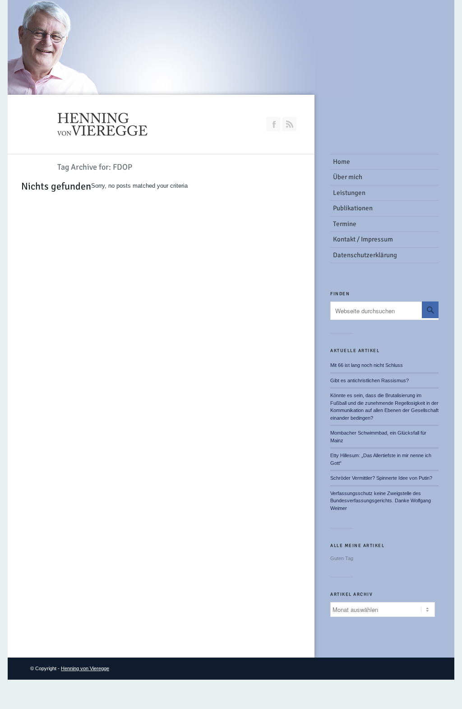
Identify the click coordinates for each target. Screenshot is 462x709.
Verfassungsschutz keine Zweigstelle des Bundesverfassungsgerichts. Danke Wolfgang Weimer (380, 501)
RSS (289, 124)
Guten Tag (341, 558)
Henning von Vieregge (85, 668)
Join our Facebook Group (273, 124)
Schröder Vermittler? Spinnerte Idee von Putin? (381, 478)
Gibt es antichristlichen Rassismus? (369, 380)
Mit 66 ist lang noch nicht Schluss (366, 365)
